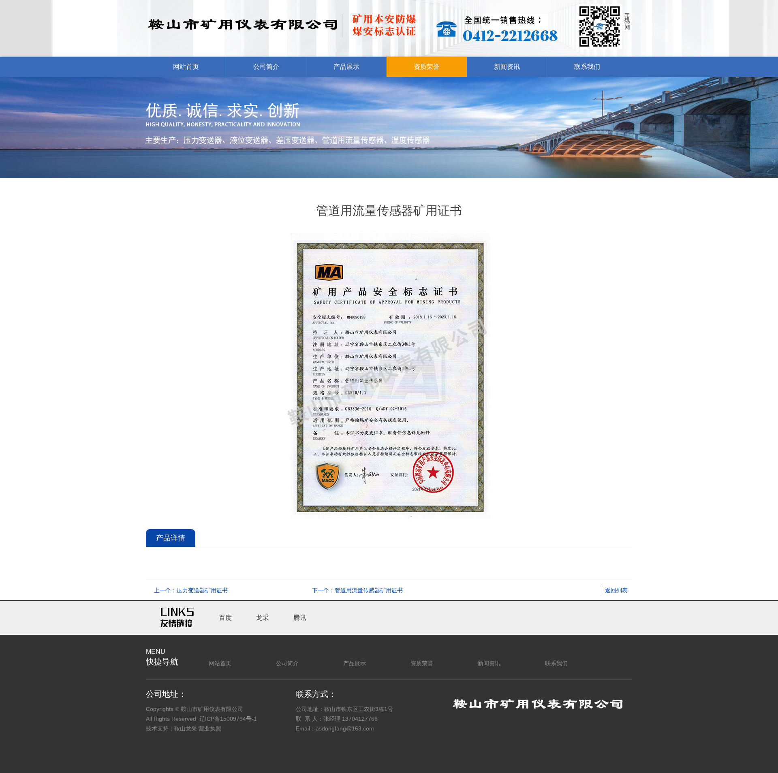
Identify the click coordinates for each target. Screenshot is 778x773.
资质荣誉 (427, 66)
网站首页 (186, 66)
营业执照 (210, 728)
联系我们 (587, 66)
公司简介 (266, 66)
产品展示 (346, 66)
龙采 (262, 617)
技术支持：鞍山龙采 (171, 728)
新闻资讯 (507, 66)
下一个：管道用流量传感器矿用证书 (357, 590)
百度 (225, 617)
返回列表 (616, 590)
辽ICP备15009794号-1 (228, 718)
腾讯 (299, 617)
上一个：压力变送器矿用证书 (191, 590)
